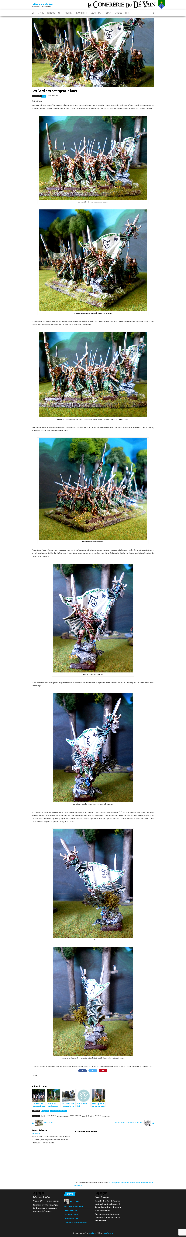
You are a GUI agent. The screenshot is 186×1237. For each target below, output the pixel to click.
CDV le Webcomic (54, 13)
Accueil (41, 13)
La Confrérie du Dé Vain (42, 4)
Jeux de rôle (96, 13)
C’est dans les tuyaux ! (71, 1215)
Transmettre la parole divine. (73, 1206)
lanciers (98, 1116)
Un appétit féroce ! (70, 1210)
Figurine (68, 13)
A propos (118, 13)
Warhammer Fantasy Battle (58, 1111)
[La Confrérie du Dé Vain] (33, 13)
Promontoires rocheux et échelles (75, 1223)
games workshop (63, 1116)
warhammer (106, 1116)
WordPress (92, 1233)
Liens (127, 13)
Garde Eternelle (75, 1116)
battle (43, 1116)
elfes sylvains (51, 1116)
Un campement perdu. (71, 1219)
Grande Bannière (88, 1116)
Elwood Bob (54, 96)
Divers (108, 13)
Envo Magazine (108, 1233)
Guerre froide (48, 1123)
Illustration (81, 13)
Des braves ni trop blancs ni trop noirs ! (128, 1123)
